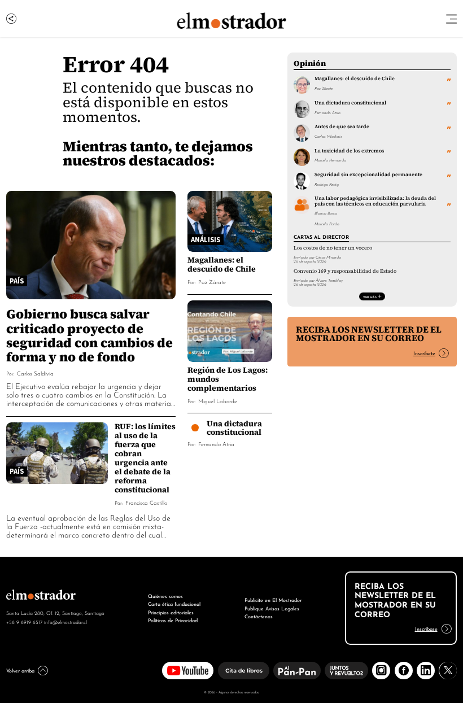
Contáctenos (258, 615)
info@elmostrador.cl (65, 621)
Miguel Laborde (217, 400)
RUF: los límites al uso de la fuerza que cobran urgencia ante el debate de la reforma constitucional (145, 458)
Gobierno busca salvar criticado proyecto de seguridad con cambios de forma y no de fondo (89, 335)
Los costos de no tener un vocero (333, 247)
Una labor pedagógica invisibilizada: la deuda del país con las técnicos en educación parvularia (375, 201)
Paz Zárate (212, 281)
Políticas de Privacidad (173, 619)
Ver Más (370, 296)
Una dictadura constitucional (234, 427)
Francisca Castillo (146, 502)
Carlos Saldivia (35, 373)
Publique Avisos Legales (271, 608)
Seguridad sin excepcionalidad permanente (368, 174)
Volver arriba (20, 670)
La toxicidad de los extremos (349, 150)
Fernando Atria (216, 443)
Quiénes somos (165, 595)
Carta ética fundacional (174, 603)
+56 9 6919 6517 (24, 621)
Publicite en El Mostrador (273, 599)
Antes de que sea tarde (342, 126)
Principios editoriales (171, 611)
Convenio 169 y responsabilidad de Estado (345, 271)
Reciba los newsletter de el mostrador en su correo (369, 334)
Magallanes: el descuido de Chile (221, 264)
